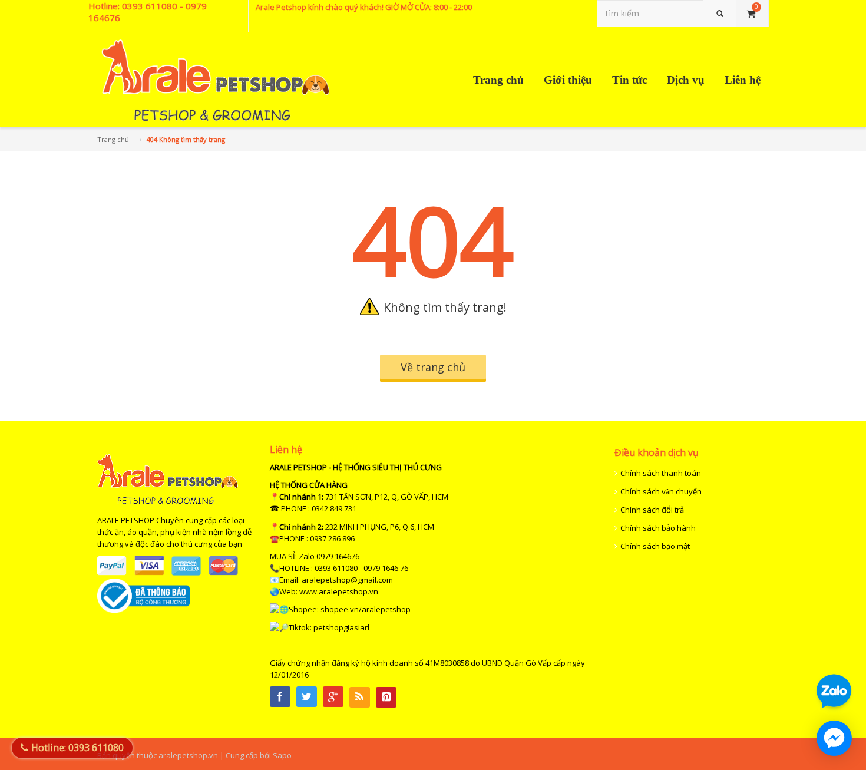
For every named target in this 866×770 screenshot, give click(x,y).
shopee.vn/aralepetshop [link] (365, 609)
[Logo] (167, 502)
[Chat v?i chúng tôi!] (834, 738)
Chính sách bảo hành (658, 528)
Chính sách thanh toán (660, 473)
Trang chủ (113, 139)
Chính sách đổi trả (652, 509)
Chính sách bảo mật (655, 546)
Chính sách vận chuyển (661, 491)
